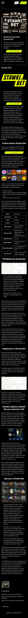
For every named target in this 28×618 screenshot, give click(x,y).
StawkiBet (12, 147)
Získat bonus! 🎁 (14, 51)
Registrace (23, 2)
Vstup (16, 2)
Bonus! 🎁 (14, 152)
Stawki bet (9, 612)
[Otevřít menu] (2, 7)
